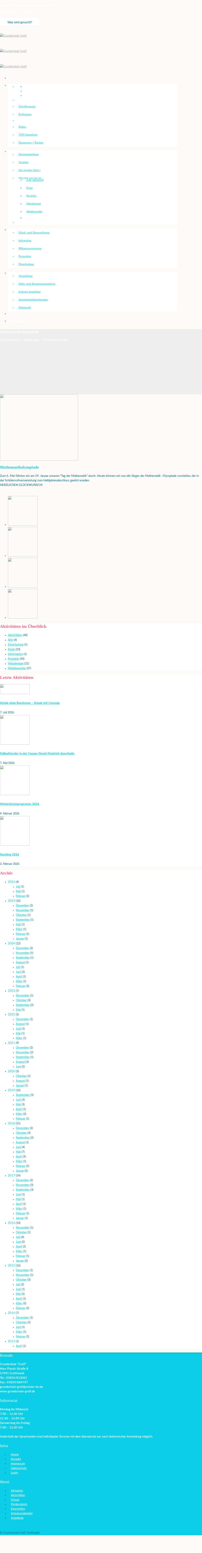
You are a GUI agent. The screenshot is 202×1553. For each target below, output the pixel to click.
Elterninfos (18, 1508)
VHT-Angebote (28, 134)
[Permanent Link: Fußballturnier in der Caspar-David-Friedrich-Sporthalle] (15, 743)
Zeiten (22, 126)
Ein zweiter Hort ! (29, 170)
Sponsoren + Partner (31, 142)
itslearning (25, 240)
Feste (29, 187)
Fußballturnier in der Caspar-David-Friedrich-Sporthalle (37, 753)
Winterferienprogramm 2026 (19, 804)
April (19, 976)
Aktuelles (17, 1490)
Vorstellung (26, 275)
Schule (15, 1499)
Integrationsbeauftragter (33, 299)
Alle (10, 639)
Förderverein (18, 320)
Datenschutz (19, 1468)
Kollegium (25, 114)
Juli (18, 886)
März (19, 929)
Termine (24, 162)
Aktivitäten (15, 635)
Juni (18, 971)
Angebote (17, 1517)
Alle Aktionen (35, 180)
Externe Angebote (30, 291)
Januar (20, 938)
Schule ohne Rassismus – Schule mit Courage (30, 703)
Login (14, 1472)
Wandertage (33, 203)
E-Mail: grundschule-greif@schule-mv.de (26, 5)
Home (15, 1454)
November (22, 910)
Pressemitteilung (29, 154)
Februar (20, 896)
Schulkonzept (27, 106)
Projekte (31, 195)
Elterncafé (25, 307)
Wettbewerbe (34, 211)
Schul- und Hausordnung (34, 232)
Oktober (21, 915)
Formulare (25, 256)
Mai (18, 891)
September (23, 919)
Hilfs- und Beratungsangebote (37, 283)
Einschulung (26, 264)
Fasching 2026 (9, 854)
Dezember (22, 905)
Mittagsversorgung (30, 248)
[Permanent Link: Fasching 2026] (15, 844)
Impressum (18, 1463)
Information (15, 654)
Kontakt (16, 1459)
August (20, 962)
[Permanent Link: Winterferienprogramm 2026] (15, 794)
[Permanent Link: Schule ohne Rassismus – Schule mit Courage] (15, 693)
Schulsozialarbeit (21, 273)
